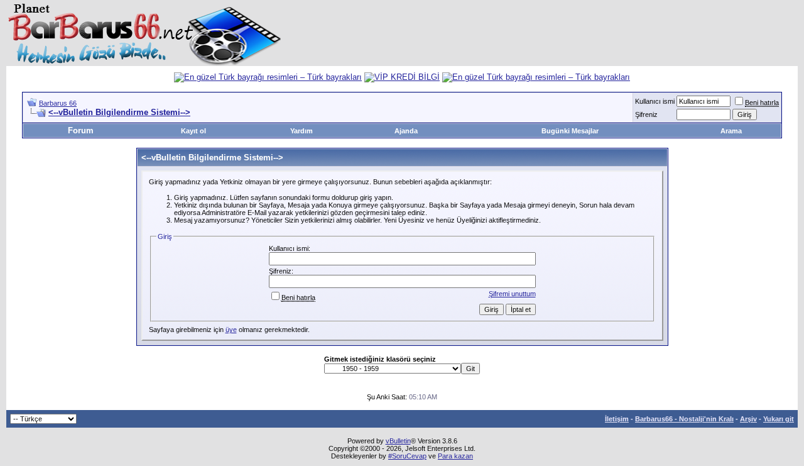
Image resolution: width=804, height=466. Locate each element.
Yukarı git (778, 419)
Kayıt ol (193, 131)
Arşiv (748, 419)
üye (231, 329)
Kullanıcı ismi (655, 101)
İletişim (617, 419)
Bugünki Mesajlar (570, 131)
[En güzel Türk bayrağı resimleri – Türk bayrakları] (268, 77)
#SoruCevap (407, 456)
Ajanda (406, 131)
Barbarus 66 (58, 103)
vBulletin (398, 441)
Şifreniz (646, 114)
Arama (731, 131)
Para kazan (455, 456)
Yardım (301, 131)
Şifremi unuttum (512, 293)
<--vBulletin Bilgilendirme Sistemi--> (119, 112)
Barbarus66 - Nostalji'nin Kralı (684, 419)
